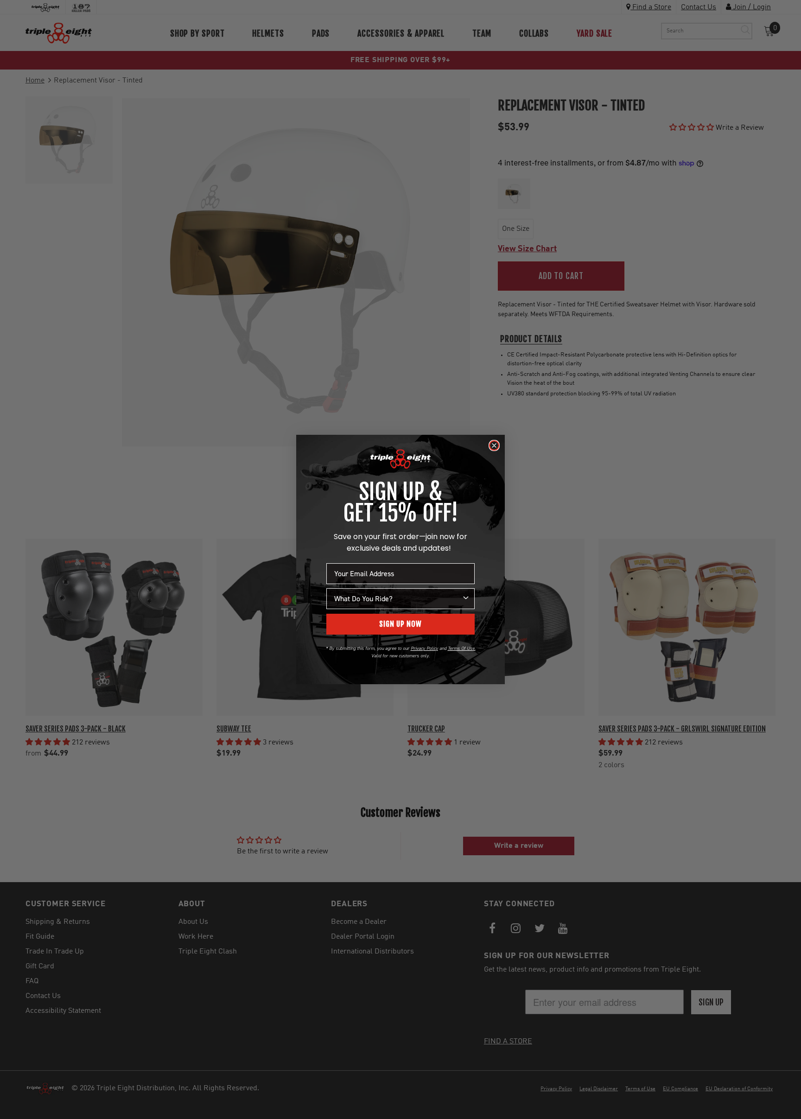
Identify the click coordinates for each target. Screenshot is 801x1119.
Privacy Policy (424, 648)
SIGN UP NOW (400, 624)
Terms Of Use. (462, 648)
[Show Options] (465, 599)
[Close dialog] (494, 445)
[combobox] (397, 599)
